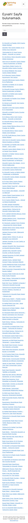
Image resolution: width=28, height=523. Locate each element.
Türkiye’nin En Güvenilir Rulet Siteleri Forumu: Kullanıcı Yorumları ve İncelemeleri (13, 289)
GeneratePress (14, 520)
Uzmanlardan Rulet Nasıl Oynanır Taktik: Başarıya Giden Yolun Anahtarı (12, 422)
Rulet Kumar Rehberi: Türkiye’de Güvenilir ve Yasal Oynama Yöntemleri (12, 484)
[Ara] (4, 34)
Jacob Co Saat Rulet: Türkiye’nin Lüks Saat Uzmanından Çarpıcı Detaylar (12, 365)
